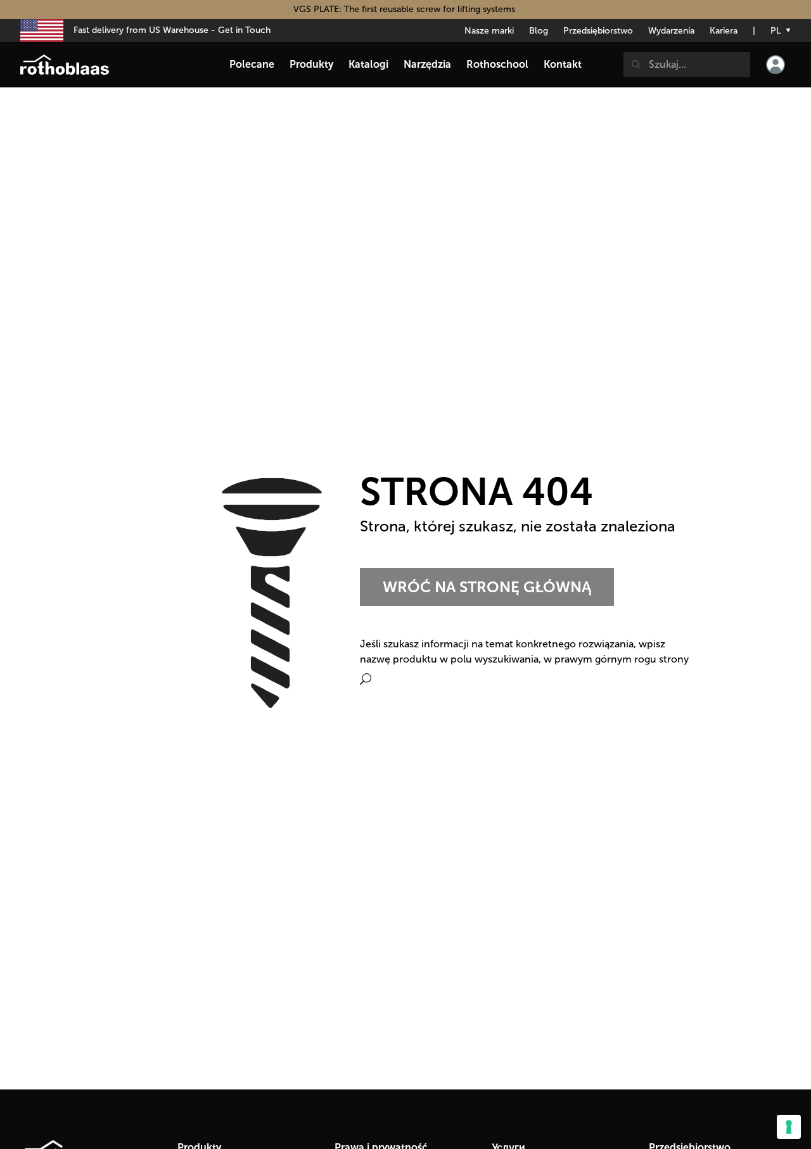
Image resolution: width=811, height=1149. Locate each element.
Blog (538, 30)
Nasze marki (489, 30)
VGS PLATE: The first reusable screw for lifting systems (405, 9)
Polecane (251, 64)
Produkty (311, 64)
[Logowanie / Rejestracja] (775, 64)
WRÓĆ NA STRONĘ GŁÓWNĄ (487, 586)
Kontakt (563, 64)
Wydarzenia (671, 30)
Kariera (724, 30)
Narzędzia (427, 64)
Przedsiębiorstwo (598, 30)
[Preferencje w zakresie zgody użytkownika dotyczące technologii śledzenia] (789, 1127)
